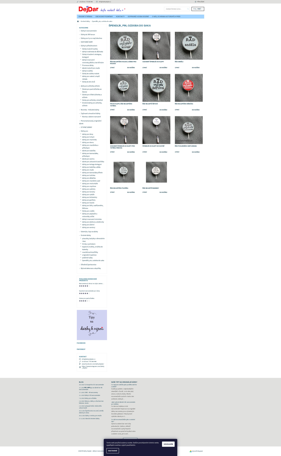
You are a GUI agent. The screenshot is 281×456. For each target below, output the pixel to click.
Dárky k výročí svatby (90, 49)
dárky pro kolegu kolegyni (92, 164)
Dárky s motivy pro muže (93, 416)
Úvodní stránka (85, 16)
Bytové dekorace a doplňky (91, 268)
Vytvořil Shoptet (197, 451)
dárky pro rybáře (88, 194)
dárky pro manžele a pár (91, 181)
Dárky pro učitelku (90, 398)
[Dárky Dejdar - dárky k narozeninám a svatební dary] (108, 9)
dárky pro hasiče (88, 203)
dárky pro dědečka (89, 178)
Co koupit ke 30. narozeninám (94, 385)
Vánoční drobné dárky (92, 419)
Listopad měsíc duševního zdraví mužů (90, 407)
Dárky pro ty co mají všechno (91, 38)
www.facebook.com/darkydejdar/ (93, 364)
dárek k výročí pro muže (91, 68)
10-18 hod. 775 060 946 (86, 2)
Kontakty (120, 16)
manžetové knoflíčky (90, 252)
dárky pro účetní (88, 225)
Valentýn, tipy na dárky (89, 231)
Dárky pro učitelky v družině (92, 100)
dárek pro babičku (88, 150)
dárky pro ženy (87, 134)
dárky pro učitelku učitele (90, 86)
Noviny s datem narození (91, 116)
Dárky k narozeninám (89, 31)
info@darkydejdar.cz (105, 2)
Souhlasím (168, 444)
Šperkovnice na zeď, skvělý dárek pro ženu (91, 412)
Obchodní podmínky (104, 16)
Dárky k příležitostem (89, 46)
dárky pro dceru (88, 142)
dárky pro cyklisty (88, 189)
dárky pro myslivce (89, 186)
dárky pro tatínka (88, 175)
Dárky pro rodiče (88, 211)
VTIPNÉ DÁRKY (86, 127)
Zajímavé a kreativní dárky (90, 113)
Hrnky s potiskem (88, 244)
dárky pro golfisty (88, 200)
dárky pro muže (88, 170)
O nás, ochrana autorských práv (166, 16)
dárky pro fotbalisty (89, 197)
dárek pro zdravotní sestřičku (93, 161)
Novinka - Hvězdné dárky (90, 110)
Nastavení (112, 451)
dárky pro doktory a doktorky (93, 222)
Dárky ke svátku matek (90, 73)
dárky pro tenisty (88, 192)
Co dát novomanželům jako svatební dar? (123, 420)
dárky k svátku (87, 71)
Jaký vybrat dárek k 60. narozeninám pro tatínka (123, 403)
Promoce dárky (88, 65)
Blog (81, 382)
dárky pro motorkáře (90, 183)
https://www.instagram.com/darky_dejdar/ (93, 367)
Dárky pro (84, 131)
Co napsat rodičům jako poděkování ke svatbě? (124, 386)
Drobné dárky (86, 235)
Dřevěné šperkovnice (88, 264)
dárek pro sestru (88, 159)
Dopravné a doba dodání (138, 16)
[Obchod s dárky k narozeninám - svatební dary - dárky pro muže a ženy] (78, 21)
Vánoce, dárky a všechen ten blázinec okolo (91, 402)
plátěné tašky (87, 258)
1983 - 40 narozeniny (91, 392)
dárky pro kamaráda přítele (92, 172)
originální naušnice (89, 255)
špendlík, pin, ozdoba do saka (93, 260)
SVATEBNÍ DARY (87, 42)
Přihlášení (200, 2)
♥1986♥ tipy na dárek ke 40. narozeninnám (91, 389)
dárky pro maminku (89, 140)
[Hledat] (188, 9)
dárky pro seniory (88, 227)
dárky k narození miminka (92, 219)
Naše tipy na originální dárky (124, 382)
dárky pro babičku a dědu (91, 167)
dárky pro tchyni (88, 137)
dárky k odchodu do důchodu (92, 51)
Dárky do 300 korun (88, 34)
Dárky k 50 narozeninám (92, 395)
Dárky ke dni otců (88, 82)
